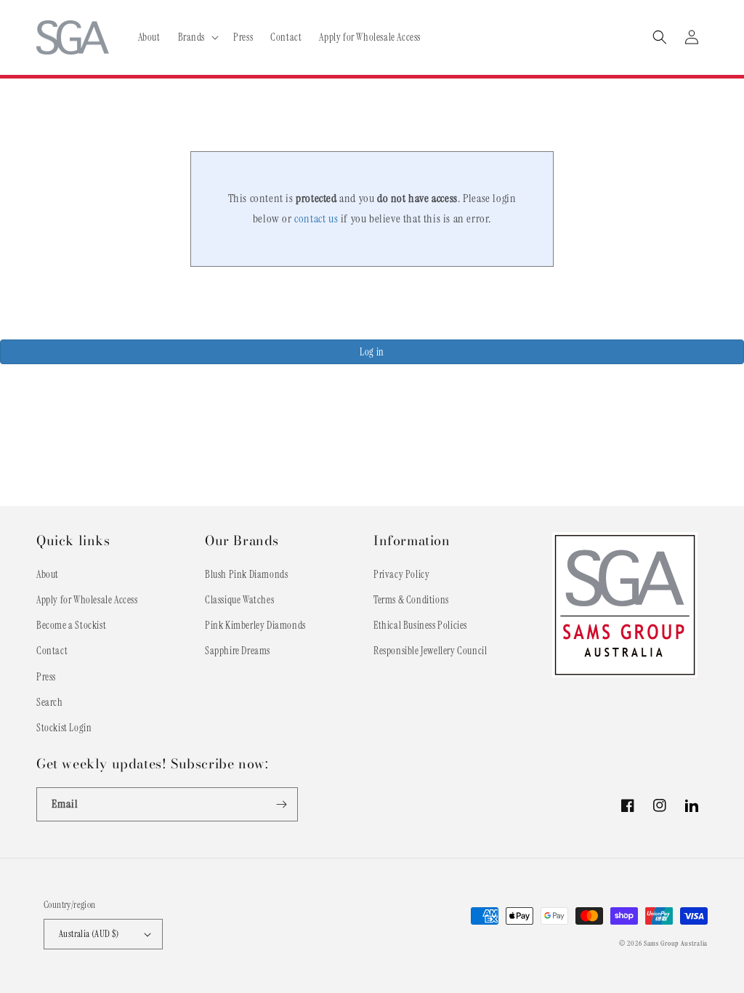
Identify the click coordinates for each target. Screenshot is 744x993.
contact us (316, 218)
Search (49, 702)
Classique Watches (239, 599)
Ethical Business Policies (420, 625)
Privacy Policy (401, 574)
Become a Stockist (71, 625)
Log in (372, 351)
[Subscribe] (281, 804)
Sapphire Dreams (237, 650)
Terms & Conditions (411, 599)
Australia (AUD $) (89, 934)
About (47, 574)
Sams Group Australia (676, 943)
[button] (197, 37)
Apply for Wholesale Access (87, 599)
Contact (52, 650)
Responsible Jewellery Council (430, 650)
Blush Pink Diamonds (246, 574)
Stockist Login (64, 727)
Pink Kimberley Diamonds (255, 625)
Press (46, 676)
